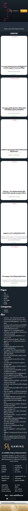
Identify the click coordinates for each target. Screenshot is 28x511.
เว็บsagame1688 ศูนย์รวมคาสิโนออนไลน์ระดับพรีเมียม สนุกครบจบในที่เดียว (14, 109)
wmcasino (18, 478)
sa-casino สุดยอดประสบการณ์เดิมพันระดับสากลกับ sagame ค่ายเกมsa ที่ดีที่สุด (14, 67)
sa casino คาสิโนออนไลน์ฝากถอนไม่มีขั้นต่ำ (15, 325)
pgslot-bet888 (19, 480)
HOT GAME (7, 300)
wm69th (4, 470)
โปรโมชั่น (8, 14)
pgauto (17, 470)
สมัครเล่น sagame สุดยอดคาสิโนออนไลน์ (14, 436)
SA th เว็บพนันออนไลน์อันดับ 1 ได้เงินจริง (14, 339)
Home (6, 29)
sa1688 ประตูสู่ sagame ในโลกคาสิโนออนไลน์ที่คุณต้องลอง (14, 150)
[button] (4, 2)
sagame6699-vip (20, 476)
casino (5, 302)
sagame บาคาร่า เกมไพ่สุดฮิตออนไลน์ (14, 233)
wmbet (3, 466)
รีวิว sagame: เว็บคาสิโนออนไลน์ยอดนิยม (14, 276)
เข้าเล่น (14, 509)
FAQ (5, 20)
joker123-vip (5, 476)
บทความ (6, 18)
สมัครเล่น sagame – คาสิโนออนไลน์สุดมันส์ (15, 391)
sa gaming (6, 344)
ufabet (3, 472)
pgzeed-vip (18, 468)
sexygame (18, 466)
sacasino (6, 312)
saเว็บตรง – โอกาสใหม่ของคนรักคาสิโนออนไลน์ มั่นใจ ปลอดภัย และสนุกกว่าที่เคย (14, 192)
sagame (6, 310)
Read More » (14, 74)
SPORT (5, 298)
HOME (5, 3)
